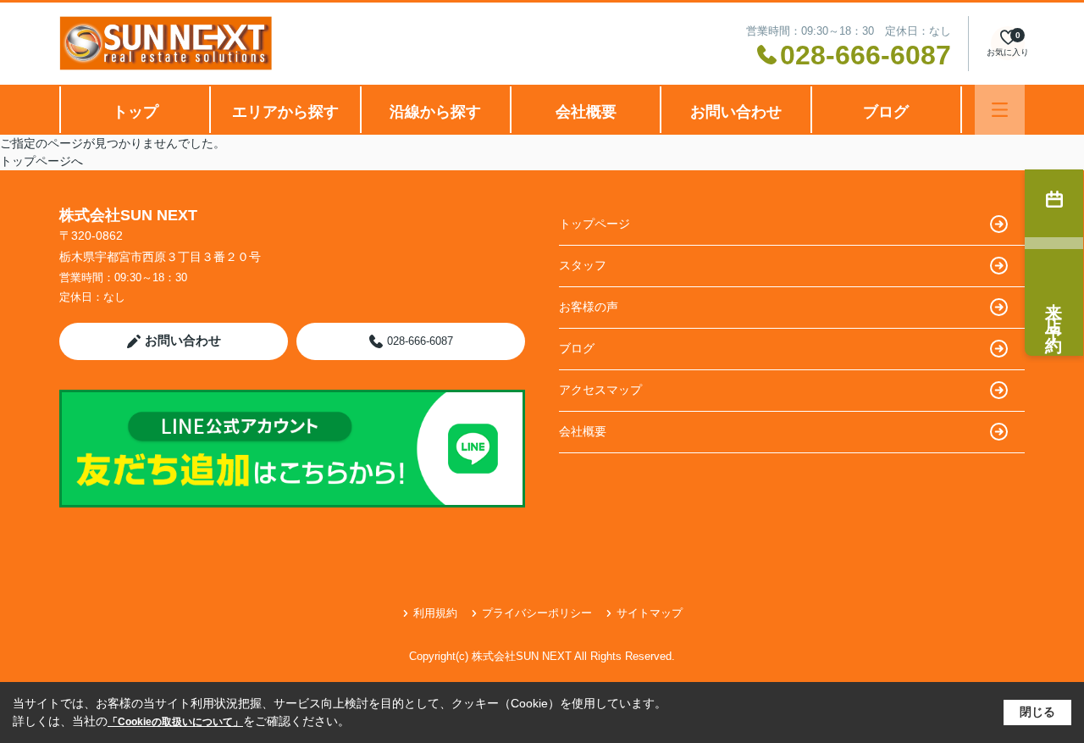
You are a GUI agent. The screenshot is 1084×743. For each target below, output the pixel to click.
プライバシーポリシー (537, 613)
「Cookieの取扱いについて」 (175, 722)
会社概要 (586, 111)
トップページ (594, 223)
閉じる (1037, 711)
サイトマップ (650, 613)
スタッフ (582, 265)
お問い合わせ (736, 111)
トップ (135, 111)
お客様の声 (588, 306)
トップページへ (41, 161)
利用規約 (435, 613)
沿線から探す (435, 111)
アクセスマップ (600, 389)
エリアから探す (285, 111)
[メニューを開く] (999, 109)
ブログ (886, 111)
